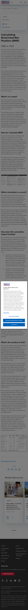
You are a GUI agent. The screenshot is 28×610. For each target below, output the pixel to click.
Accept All (14, 324)
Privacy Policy (6, 312)
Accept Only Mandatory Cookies (14, 320)
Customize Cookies (14, 316)
